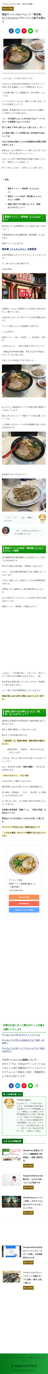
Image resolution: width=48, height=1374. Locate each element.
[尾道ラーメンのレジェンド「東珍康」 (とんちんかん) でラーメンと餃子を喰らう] (17, 30)
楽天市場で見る (24, 903)
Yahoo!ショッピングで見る (24, 910)
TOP (5, 1357)
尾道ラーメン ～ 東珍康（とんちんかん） (23, 190)
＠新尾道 (31, 249)
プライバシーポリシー (17, 1357)
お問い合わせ (33, 1357)
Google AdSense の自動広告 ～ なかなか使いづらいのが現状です (33, 1179)
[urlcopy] (36, 30)
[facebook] (11, 30)
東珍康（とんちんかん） (14, 249)
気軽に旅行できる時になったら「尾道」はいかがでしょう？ (25, 206)
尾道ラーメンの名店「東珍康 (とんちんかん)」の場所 (24, 198)
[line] (30, 30)
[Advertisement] (24, 945)
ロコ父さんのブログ (24, 1365)
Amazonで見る (24, 897)
